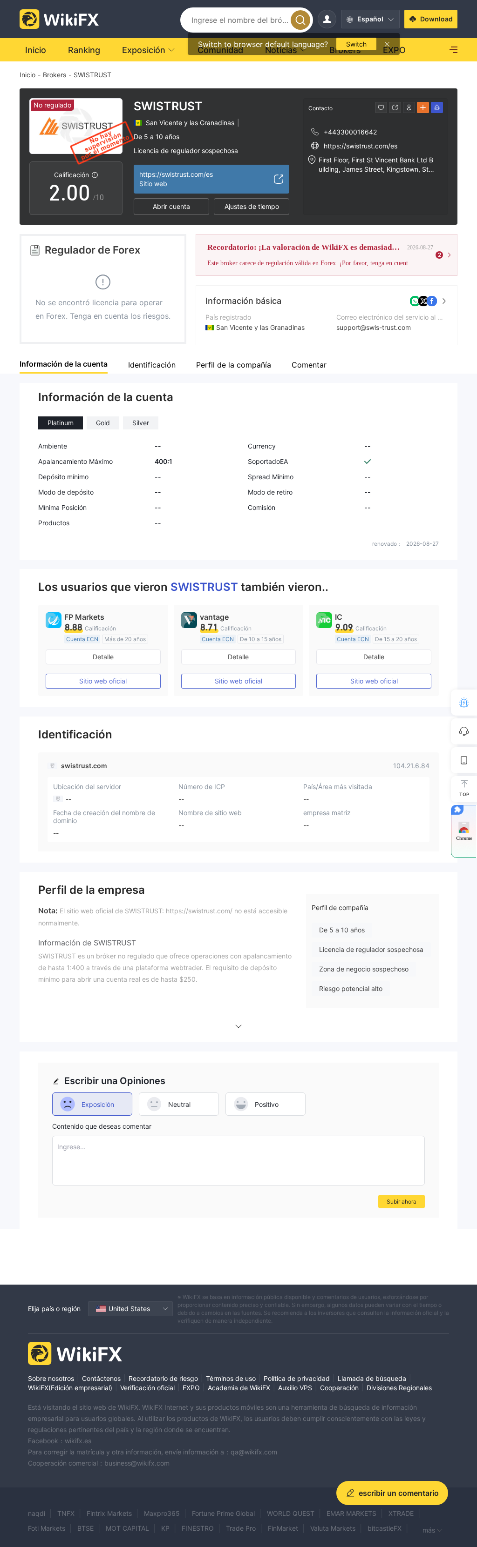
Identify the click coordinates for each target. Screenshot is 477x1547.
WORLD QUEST (290, 1513)
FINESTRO (198, 1528)
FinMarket (283, 1528)
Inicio (27, 75)
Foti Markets (46, 1528)
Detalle (103, 657)
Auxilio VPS (295, 1388)
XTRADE (401, 1513)
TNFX (66, 1513)
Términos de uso (231, 1378)
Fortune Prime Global (223, 1513)
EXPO (191, 1388)
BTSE (85, 1528)
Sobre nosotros (51, 1378)
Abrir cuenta (171, 206)
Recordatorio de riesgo (163, 1378)
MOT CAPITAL (127, 1528)
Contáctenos (101, 1378)
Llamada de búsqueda (372, 1378)
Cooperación (339, 1388)
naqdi (36, 1513)
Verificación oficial (147, 1388)
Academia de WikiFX (239, 1388)
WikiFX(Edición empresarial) (70, 1388)
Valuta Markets (332, 1528)
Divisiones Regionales (399, 1388)
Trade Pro (241, 1528)
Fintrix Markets (109, 1513)
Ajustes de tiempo (252, 206)
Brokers (54, 75)
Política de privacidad (297, 1378)
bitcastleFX (385, 1528)
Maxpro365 (162, 1513)
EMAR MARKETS (351, 1513)
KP (165, 1528)
